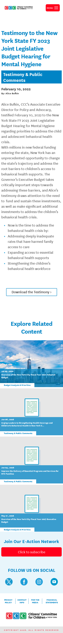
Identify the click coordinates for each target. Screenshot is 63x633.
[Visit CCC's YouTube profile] (54, 581)
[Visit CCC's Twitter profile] (9, 581)
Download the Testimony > (32, 291)
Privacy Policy (8, 601)
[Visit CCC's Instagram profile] (39, 581)
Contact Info (21, 601)
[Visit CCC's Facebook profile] (24, 581)
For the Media (35, 601)
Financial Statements (52, 601)
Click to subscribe (31, 551)
